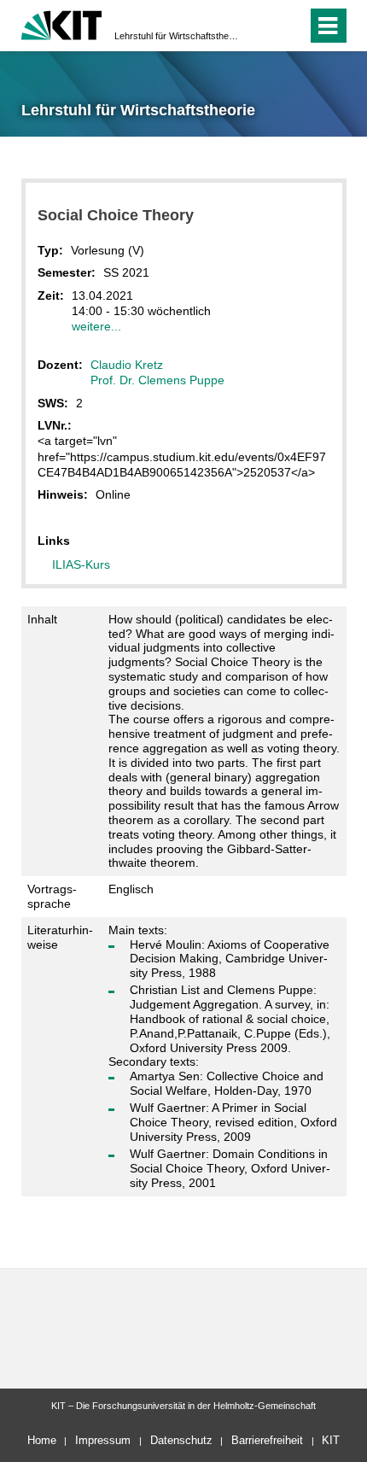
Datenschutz (181, 1440)
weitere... (96, 326)
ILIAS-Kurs (81, 564)
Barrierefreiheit (267, 1440)
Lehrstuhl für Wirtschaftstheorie (178, 36)
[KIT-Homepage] (61, 23)
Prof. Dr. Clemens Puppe (157, 380)
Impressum (103, 1440)
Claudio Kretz (126, 364)
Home (41, 1440)
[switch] (263, 25)
